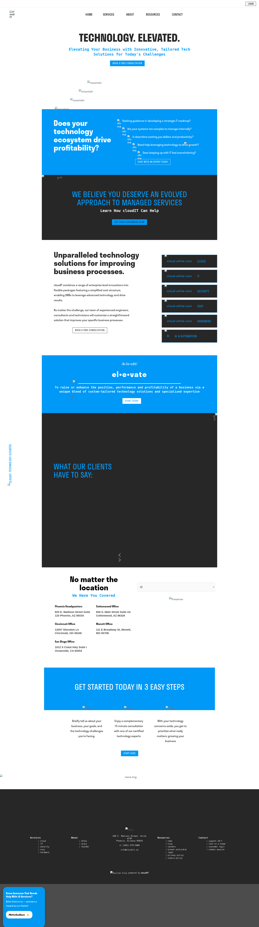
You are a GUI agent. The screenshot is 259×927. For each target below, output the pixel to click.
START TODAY (131, 401)
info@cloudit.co (129, 850)
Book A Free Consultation (127, 63)
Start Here (130, 753)
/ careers (171, 847)
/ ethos (83, 841)
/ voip (41, 850)
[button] (251, 4)
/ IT (40, 844)
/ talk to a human (216, 844)
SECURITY (202, 291)
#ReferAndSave (19, 915)
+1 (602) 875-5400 (129, 845)
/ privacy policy (175, 855)
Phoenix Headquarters (68, 606)
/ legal (170, 852)
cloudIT (144, 873)
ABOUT (130, 14)
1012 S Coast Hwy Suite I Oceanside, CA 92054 (71, 649)
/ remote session (216, 850)
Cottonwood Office (107, 606)
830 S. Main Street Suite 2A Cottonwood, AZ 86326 (113, 614)
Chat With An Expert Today (153, 162)
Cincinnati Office (65, 624)
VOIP (199, 306)
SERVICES (108, 14)
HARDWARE (203, 321)
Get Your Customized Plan (129, 222)
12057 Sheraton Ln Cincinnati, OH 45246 (68, 631)
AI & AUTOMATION (185, 336)
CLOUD (201, 261)
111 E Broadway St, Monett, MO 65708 (113, 631)
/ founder (84, 847)
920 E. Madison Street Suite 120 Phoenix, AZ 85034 (72, 614)
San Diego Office (64, 641)
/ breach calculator (176, 850)
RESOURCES (153, 14)
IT (197, 276)
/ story (83, 844)
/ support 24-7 (214, 841)
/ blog (169, 844)
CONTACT (177, 14)
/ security (43, 847)
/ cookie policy (174, 858)
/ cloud (42, 841)
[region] (166, 497)
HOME (88, 14)
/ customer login (216, 847)
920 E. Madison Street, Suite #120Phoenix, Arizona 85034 (129, 838)
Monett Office (104, 624)
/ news (169, 841)
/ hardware (43, 852)
